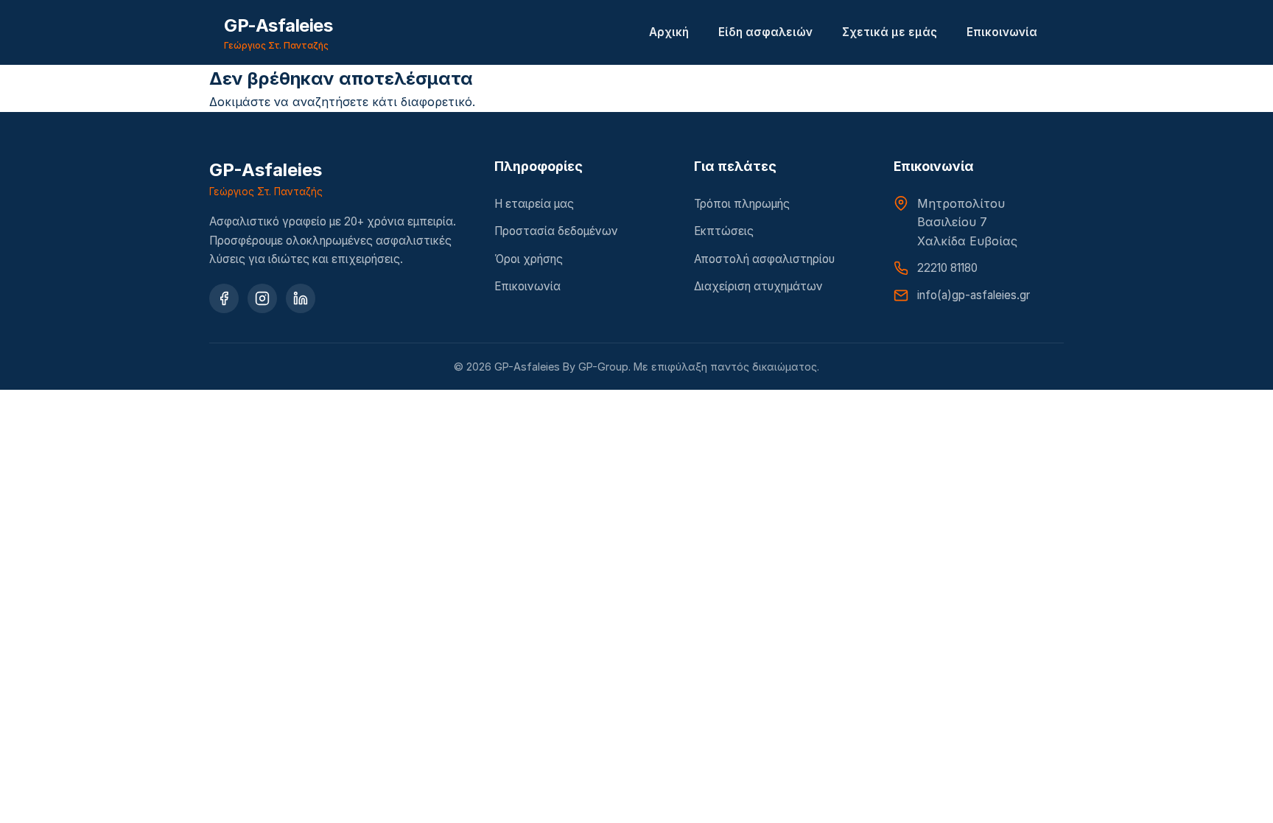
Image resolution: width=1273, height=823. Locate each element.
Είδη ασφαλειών (765, 32)
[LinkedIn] (300, 298)
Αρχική (669, 32)
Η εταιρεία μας (534, 204)
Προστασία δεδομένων (556, 231)
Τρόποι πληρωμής (742, 204)
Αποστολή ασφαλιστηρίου (764, 259)
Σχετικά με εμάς (889, 32)
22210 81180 (947, 268)
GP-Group (603, 366)
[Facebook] (224, 298)
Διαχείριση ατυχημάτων (758, 286)
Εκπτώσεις (724, 231)
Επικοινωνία (1002, 32)
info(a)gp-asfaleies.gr (973, 295)
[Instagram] (262, 298)
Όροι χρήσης (528, 259)
